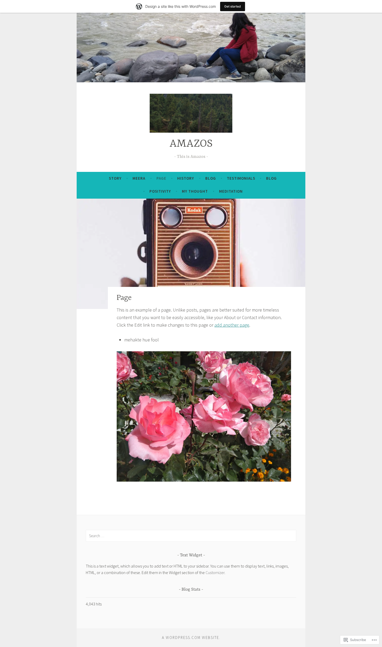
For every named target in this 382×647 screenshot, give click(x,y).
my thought (195, 191)
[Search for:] (191, 535)
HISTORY (185, 178)
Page (161, 178)
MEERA (139, 178)
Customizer (215, 572)
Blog (210, 178)
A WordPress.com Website (190, 637)
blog (271, 178)
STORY (115, 178)
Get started (232, 6)
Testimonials (241, 178)
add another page (231, 325)
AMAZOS (191, 144)
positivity (160, 191)
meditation (231, 191)
